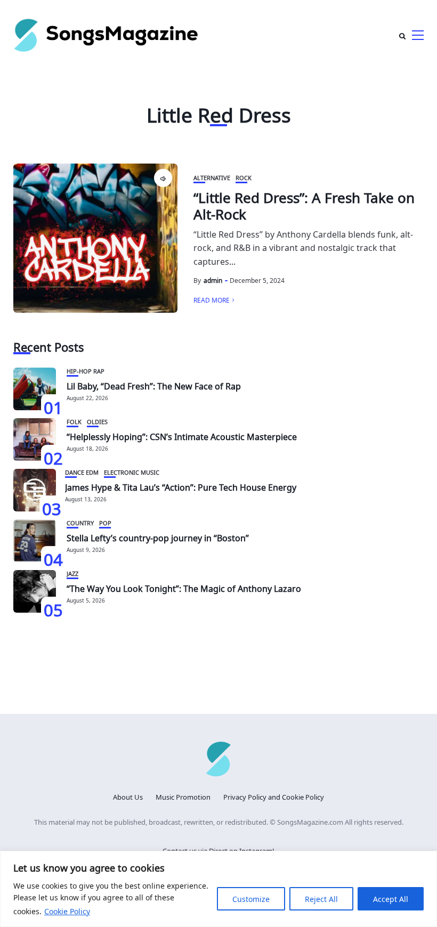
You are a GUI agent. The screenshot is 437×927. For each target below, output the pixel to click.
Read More (211, 299)
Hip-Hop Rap (85, 370)
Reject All (321, 898)
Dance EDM (82, 472)
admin (213, 280)
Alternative (211, 177)
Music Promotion (183, 796)
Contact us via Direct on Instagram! (218, 850)
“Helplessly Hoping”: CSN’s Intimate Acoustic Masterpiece (182, 435)
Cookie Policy (67, 910)
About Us (128, 796)
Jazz (72, 573)
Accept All (390, 898)
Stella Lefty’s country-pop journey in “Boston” (158, 537)
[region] (218, 889)
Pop (105, 522)
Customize (251, 898)
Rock (244, 177)
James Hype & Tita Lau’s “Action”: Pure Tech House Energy (180, 486)
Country (80, 522)
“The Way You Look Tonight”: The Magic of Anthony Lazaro (184, 587)
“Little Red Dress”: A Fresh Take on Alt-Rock (304, 204)
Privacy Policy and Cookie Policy (273, 796)
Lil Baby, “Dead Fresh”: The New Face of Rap (154, 385)
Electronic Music (131, 472)
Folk (74, 421)
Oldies (97, 421)
